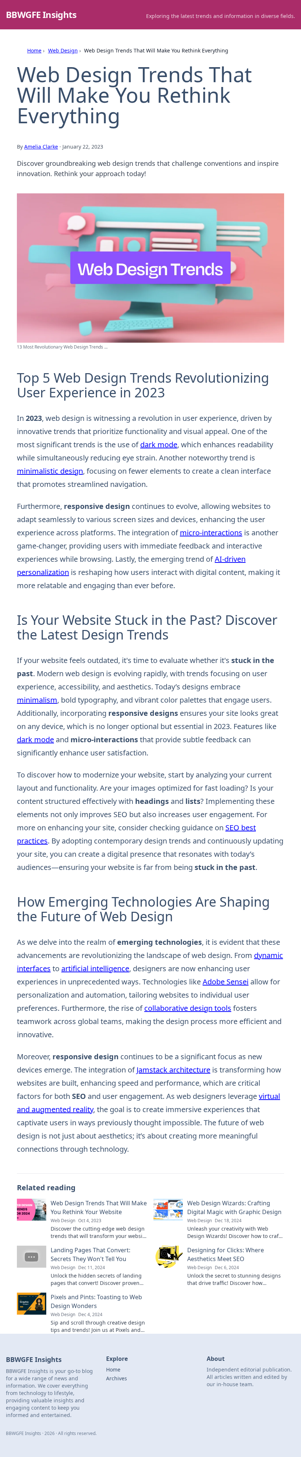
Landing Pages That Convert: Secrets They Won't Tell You (90, 1254)
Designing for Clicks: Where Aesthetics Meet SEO (225, 1254)
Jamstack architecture (173, 1070)
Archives (116, 1378)
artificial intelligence (95, 968)
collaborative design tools (187, 1008)
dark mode (158, 444)
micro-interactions (211, 533)
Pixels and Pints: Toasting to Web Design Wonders (96, 1301)
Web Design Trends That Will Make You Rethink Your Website (99, 1207)
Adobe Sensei (226, 982)
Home (34, 50)
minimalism (37, 700)
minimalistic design (50, 471)
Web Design (63, 50)
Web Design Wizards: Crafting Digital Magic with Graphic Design (234, 1207)
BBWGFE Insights (41, 14)
